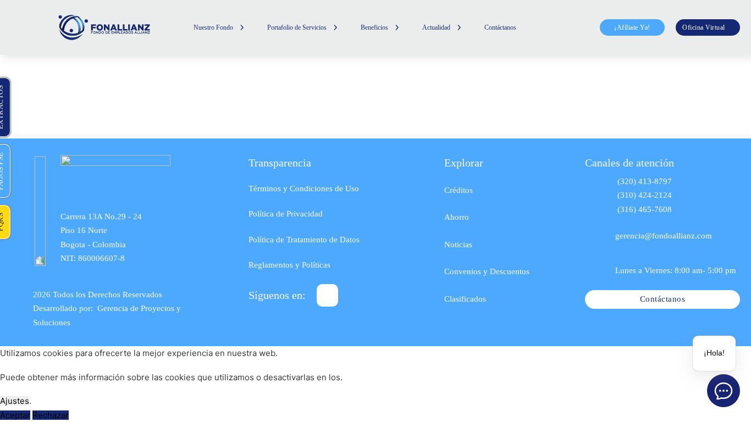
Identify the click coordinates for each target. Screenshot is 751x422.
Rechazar (50, 415)
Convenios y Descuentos (486, 271)
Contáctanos (500, 27)
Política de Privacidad (286, 213)
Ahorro (456, 217)
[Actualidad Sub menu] (459, 27)
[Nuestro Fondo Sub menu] (242, 27)
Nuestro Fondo (213, 27)
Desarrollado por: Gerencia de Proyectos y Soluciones (107, 315)
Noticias (458, 244)
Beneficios (374, 27)
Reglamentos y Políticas (289, 264)
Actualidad (436, 27)
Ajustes (14, 401)
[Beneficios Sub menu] (397, 27)
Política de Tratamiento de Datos (304, 239)
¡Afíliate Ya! (632, 27)
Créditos (458, 190)
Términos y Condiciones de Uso (304, 188)
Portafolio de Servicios (297, 27)
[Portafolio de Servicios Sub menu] (335, 27)
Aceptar (15, 415)
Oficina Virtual (703, 27)
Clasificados (465, 299)
